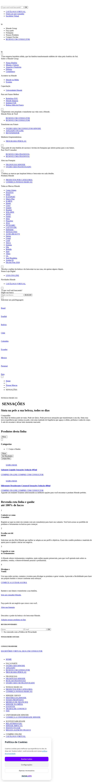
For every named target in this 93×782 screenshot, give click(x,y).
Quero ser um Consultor (15, 14)
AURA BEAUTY (13, 234)
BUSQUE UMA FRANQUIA (18, 154)
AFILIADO (10, 668)
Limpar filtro (6, 458)
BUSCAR (28, 295)
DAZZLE (10, 192)
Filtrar (4, 453)
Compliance (10, 71)
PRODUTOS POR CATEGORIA (19, 180)
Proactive (9, 221)
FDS (7, 711)
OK (26, 7)
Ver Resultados (7, 456)
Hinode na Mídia (12, 80)
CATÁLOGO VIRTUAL (16, 12)
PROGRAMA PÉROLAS (16, 141)
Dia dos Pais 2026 (13, 262)
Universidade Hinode (14, 90)
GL (7, 256)
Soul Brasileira (11, 258)
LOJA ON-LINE (12, 275)
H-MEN (9, 201)
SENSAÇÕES (11, 232)
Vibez (8, 254)
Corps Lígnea (11, 190)
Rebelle (9, 249)
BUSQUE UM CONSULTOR (18, 39)
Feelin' (8, 216)
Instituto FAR (11, 103)
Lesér (8, 241)
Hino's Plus (10, 199)
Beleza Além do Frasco (15, 105)
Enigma (9, 245)
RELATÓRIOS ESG (14, 723)
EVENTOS (10, 706)
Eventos (9, 82)
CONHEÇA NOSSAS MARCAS (19, 182)
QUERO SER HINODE (15, 666)
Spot (7, 251)
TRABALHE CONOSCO (16, 709)
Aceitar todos (26, 759)
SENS (8, 214)
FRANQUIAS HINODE (15, 165)
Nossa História (11, 63)
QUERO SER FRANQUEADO (18, 167)
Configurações (26, 765)
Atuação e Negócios (13, 67)
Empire (8, 208)
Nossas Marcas (11, 385)
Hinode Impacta (12, 101)
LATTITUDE (11, 227)
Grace (8, 206)
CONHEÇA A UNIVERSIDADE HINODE (23, 717)
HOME (9, 659)
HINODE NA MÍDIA (14, 704)
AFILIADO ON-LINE (15, 131)
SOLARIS (10, 212)
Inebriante (9, 230)
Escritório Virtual (12, 16)
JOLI (8, 223)
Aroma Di (10, 260)
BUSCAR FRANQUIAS (16, 681)
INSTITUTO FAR (13, 728)
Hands (8, 203)
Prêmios (9, 69)
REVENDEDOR (12, 133)
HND (8, 195)
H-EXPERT (10, 197)
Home (8, 381)
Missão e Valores (12, 65)
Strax (8, 219)
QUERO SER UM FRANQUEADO (20, 683)
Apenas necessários (26, 771)
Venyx (8, 243)
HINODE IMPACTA (14, 726)
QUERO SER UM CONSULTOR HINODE (23, 128)
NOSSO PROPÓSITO (15, 700)
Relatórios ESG (12, 98)
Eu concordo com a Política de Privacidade (20, 632)
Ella (7, 247)
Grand (8, 238)
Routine (9, 210)
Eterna (8, 236)
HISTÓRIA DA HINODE (16, 698)
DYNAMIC (10, 225)
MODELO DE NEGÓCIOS (17, 702)
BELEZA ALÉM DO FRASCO (18, 730)
